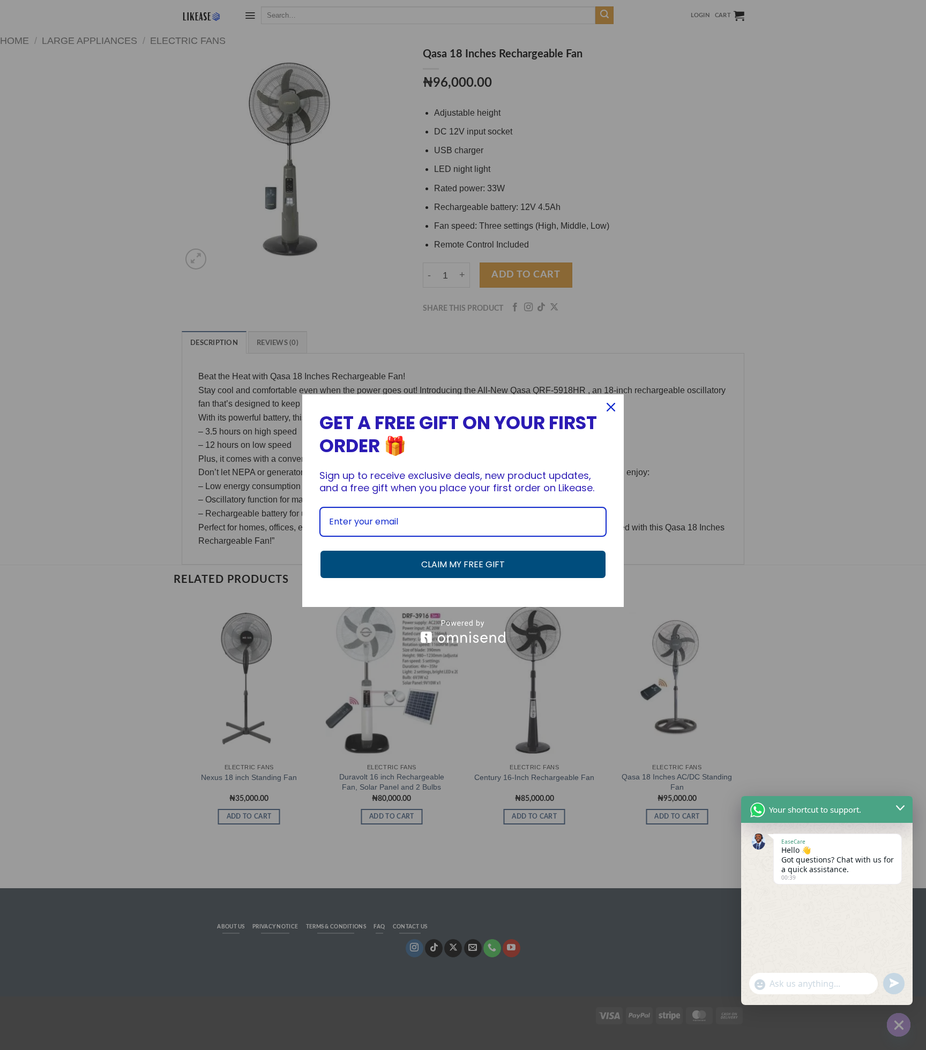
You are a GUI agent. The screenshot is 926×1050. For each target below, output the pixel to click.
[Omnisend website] (463, 631)
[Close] (611, 407)
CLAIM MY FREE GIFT (463, 564)
